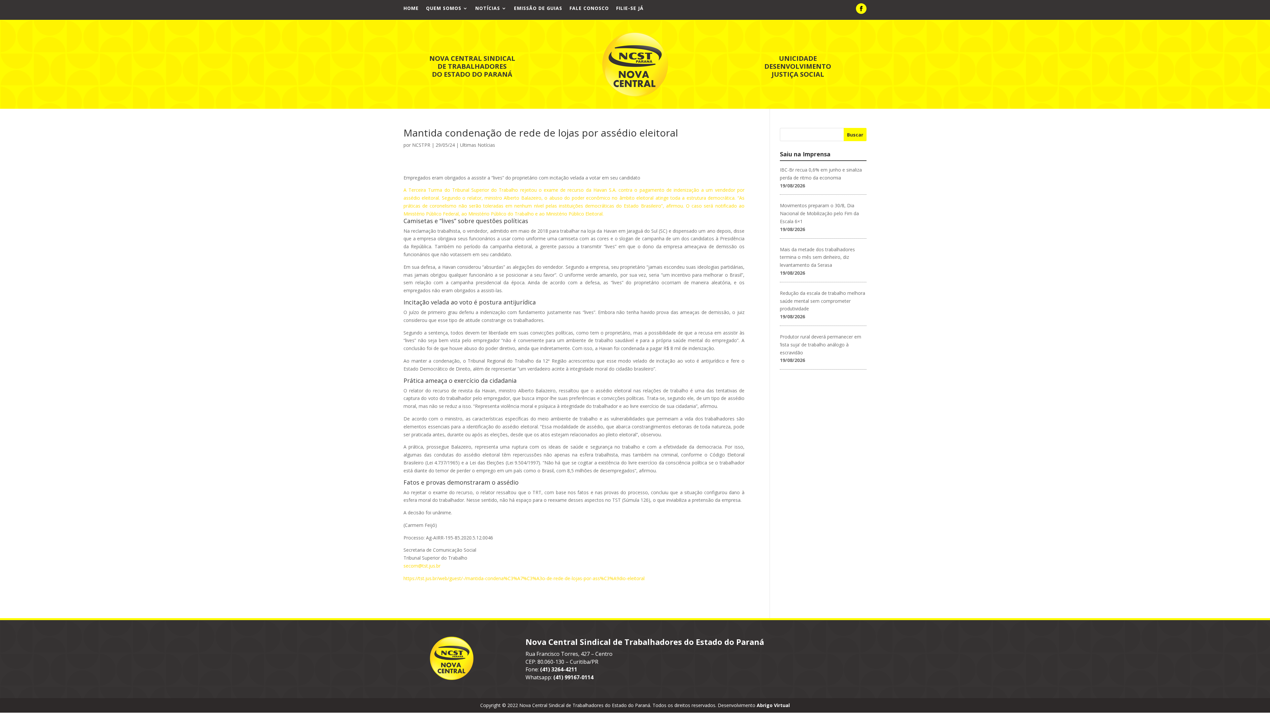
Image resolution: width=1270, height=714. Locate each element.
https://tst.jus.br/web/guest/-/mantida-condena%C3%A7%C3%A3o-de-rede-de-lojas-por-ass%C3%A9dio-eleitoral (524, 578)
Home (411, 8)
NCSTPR (421, 145)
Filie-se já (630, 8)
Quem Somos (443, 8)
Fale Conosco (589, 8)
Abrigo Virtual (773, 705)
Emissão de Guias (538, 8)
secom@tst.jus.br (422, 566)
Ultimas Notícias (477, 145)
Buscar (855, 135)
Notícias (487, 8)
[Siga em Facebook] (861, 8)
